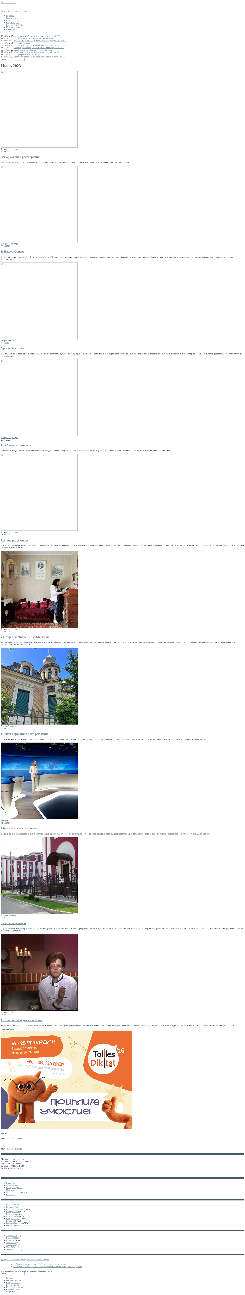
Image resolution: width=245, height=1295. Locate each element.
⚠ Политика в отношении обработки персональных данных (39, 1264)
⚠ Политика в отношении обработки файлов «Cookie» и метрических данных (47, 1266)
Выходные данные (14, 1188)
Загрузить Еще (7, 1030)
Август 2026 (11, 1236)
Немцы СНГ (11, 1221)
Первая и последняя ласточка (21, 1020)
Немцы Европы (13, 1216)
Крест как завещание (23, 43)
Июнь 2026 (11, 1240)
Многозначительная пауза (19, 828)
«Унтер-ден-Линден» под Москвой (25, 637)
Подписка (10, 29)
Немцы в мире (12, 1214)
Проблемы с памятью (16, 445)
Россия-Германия (13, 18)
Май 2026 (10, 1242)
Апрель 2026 (11, 1245)
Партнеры (10, 1194)
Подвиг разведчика (14, 540)
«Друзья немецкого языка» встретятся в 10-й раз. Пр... (37, 52)
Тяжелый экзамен (13, 923)
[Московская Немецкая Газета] (14, 11)
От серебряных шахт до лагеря (27, 54)
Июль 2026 (11, 1238)
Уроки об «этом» (12, 348)
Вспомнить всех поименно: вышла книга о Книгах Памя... (39, 57)
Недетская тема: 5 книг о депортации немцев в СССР (37, 36)
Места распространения (16, 1192)
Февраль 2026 (12, 1249)
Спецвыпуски (12, 1185)
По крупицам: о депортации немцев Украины (34, 38)
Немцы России (12, 20)
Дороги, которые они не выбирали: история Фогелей (37, 45)
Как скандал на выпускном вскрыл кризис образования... (39, 47)
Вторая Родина (12, 22)
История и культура (14, 25)
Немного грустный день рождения (24, 734)
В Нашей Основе (12, 251)
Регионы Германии (14, 1223)
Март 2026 (10, 1247)
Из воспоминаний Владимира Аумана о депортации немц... (40, 41)
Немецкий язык (13, 27)
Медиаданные (12, 1190)
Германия (10, 16)
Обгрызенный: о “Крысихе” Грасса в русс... (33, 50)
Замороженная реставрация (20, 157)
